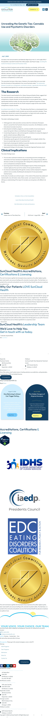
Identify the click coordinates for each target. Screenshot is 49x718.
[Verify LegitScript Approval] (5, 445)
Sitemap (31, 715)
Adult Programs (5, 646)
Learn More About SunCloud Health (24, 200)
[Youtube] (14, 665)
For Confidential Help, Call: (18, 5)
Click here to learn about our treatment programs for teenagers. (24, 1)
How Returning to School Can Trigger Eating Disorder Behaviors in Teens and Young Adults (12, 395)
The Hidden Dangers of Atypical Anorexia (37, 395)
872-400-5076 (5, 632)
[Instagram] (11, 665)
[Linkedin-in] (8, 665)
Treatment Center (4, 361)
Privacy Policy (37, 715)
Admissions (4, 652)
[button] (43, 9)
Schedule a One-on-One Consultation (24, 196)
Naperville (2, 359)
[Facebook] (1, 665)
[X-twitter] (4, 665)
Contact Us (4, 658)
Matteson (27, 359)
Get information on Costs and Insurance (24, 204)
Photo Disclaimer (12, 717)
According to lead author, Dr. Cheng (10, 109)
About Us (3, 655)
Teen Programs (5, 649)
